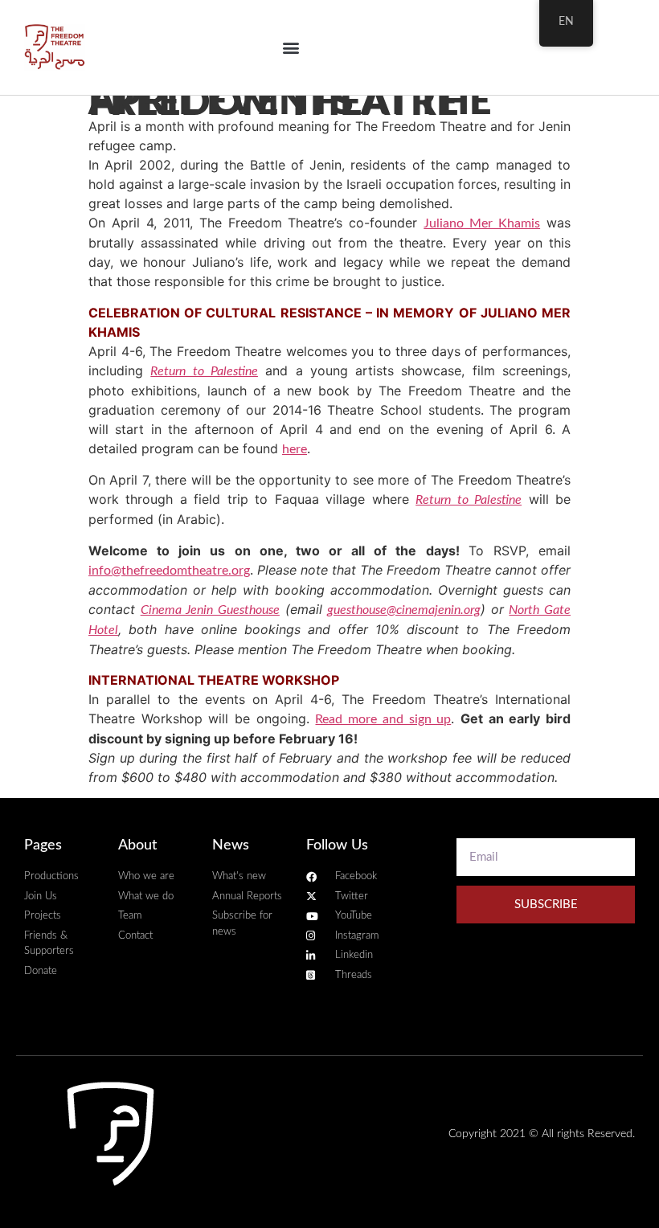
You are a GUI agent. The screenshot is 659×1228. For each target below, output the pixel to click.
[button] (291, 48)
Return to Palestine (204, 371)
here (294, 449)
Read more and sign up (383, 719)
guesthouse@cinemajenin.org (404, 610)
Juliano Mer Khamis (482, 223)
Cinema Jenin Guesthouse (210, 610)
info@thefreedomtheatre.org (169, 570)
